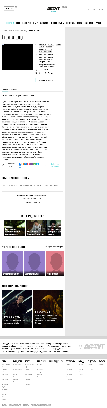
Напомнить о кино (45, 80)
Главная (4, 31)
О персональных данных (58, 351)
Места (80, 364)
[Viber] (31, 164)
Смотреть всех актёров (54, 247)
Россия (50, 73)
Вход (89, 9)
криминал (42, 44)
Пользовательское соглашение (41, 405)
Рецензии (69, 374)
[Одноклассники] (23, 164)
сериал (41, 46)
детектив (51, 44)
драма (58, 44)
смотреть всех (44, 62)
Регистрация (98, 9)
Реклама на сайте (15, 405)
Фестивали (17, 377)
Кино (18, 23)
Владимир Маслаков (47, 65)
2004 (40, 73)
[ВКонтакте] (20, 164)
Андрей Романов (45, 49)
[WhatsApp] (34, 164)
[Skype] (37, 164)
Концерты (26, 23)
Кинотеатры (6, 364)
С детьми (89, 23)
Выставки (44, 23)
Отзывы (68, 372)
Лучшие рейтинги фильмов (5, 371)
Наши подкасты (57, 23)
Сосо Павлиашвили (46, 67)
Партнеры (26, 405)
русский (49, 46)
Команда (4, 405)
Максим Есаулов (45, 51)
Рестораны (70, 23)
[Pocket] (28, 164)
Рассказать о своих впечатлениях (31, 195)
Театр (35, 23)
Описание (5, 89)
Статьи (15, 382)
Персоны (14, 89)
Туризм (98, 23)
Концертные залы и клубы (17, 371)
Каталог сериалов (20, 31)
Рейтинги (5, 367)
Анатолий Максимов (46, 60)
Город (79, 23)
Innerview (10, 23)
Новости (69, 379)
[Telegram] (20, 166)
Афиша (90, 364)
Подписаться (9, 8)
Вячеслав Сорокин (46, 55)
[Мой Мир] (25, 164)
